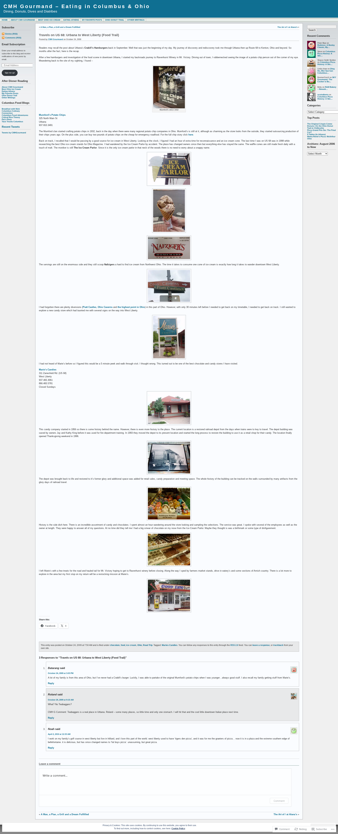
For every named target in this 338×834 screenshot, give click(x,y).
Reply (51, 683)
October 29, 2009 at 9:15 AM (61, 700)
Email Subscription (13, 44)
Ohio (139, 645)
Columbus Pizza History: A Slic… (326, 53)
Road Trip (147, 645)
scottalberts (322, 95)
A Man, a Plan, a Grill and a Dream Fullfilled (60, 27)
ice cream (131, 645)
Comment (279, 800)
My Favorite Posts (92, 20)
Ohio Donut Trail (114, 20)
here (190, 134)
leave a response (261, 645)
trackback (278, 645)
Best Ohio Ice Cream (49, 20)
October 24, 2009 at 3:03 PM (60, 673)
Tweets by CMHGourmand (14, 133)
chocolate (115, 645)
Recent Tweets (11, 126)
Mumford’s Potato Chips (52, 115)
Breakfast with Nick (11, 109)
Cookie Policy (178, 828)
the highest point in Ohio (131, 307)
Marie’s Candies (47, 369)
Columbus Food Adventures (15, 115)
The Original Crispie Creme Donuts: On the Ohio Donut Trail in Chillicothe (320, 126)
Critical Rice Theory (11, 117)
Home (5, 20)
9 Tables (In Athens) (316, 134)
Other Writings (135, 20)
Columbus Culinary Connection (11, 112)
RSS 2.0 (234, 645)
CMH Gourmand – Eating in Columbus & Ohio (77, 6)
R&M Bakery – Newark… (326, 88)
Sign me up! (10, 73)
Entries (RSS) (11, 34)
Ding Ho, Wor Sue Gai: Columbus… (326, 71)
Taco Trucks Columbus (12, 121)
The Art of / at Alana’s (287, 27)
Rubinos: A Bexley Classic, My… (326, 46)
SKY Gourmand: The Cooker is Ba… (326, 79)
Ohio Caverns (105, 307)
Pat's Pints (7, 119)
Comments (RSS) (13, 38)
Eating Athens (71, 20)
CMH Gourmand (55, 39)
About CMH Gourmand (23, 20)
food (123, 645)
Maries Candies (169, 645)
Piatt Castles (89, 307)
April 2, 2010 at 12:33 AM (59, 734)
